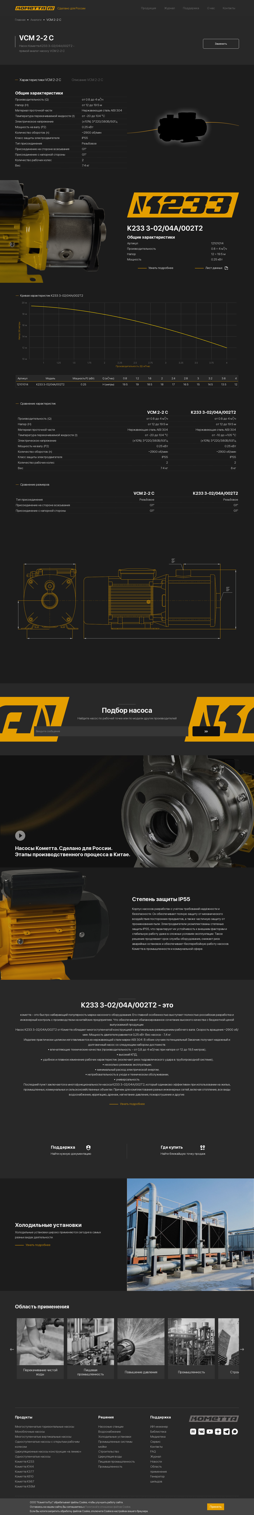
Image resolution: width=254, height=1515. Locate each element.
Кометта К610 (24, 1476)
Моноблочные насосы (30, 1431)
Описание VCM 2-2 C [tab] (87, 80)
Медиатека (158, 1436)
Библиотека (158, 1431)
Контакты (229, 8)
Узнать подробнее (160, 268)
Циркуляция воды (110, 1456)
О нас (211, 8)
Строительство (108, 1451)
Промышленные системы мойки (115, 1444)
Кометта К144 (24, 1466)
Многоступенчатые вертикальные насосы (43, 1436)
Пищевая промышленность (116, 1461)
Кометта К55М (25, 1486)
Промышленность (110, 1466)
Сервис (155, 1441)
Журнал (169, 8)
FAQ (153, 1451)
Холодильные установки (114, 1436)
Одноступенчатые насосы (32, 1456)
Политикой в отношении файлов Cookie (107, 1506)
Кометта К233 (24, 1461)
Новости (156, 1461)
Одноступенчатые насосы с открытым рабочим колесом (47, 1444)
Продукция (148, 8)
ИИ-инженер (159, 1426)
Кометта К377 (24, 1471)
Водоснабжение (109, 1431)
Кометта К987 (24, 1481)
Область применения (158, 1469)
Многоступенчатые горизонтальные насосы (44, 1426)
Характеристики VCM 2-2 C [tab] (40, 80)
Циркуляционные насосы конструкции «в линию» (48, 1451)
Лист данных (213, 268)
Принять (216, 1506)
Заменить (221, 43)
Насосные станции (110, 1426)
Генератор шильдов (157, 1479)
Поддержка (191, 8)
